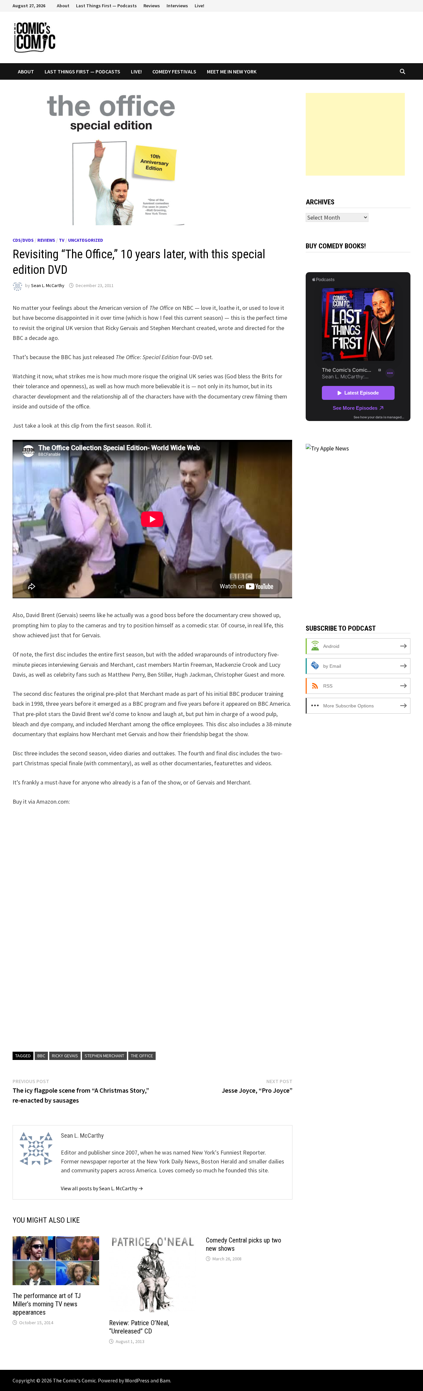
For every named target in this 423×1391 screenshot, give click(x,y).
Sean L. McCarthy (47, 285)
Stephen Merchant (104, 1056)
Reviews (151, 6)
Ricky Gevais (65, 1056)
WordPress (137, 1380)
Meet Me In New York (231, 71)
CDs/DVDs (23, 240)
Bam (165, 1380)
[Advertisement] (355, 134)
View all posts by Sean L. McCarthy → (102, 1188)
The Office (142, 1056)
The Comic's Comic (74, 1380)
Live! (199, 6)
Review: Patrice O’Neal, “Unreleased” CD (139, 1327)
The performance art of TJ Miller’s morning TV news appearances (47, 1304)
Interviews (177, 6)
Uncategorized (85, 240)
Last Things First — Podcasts (106, 6)
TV (61, 240)
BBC (41, 1056)
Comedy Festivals (174, 71)
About (63, 6)
